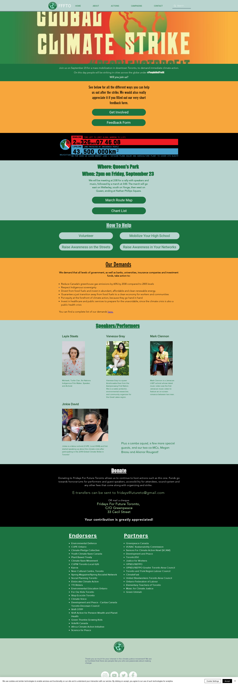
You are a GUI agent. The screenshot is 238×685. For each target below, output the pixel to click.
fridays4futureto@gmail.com (141, 492)
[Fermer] (235, 681)
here (110, 311)
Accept (227, 681)
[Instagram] (105, 675)
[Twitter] (124, 675)
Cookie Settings (213, 681)
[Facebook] (133, 675)
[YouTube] (114, 675)
